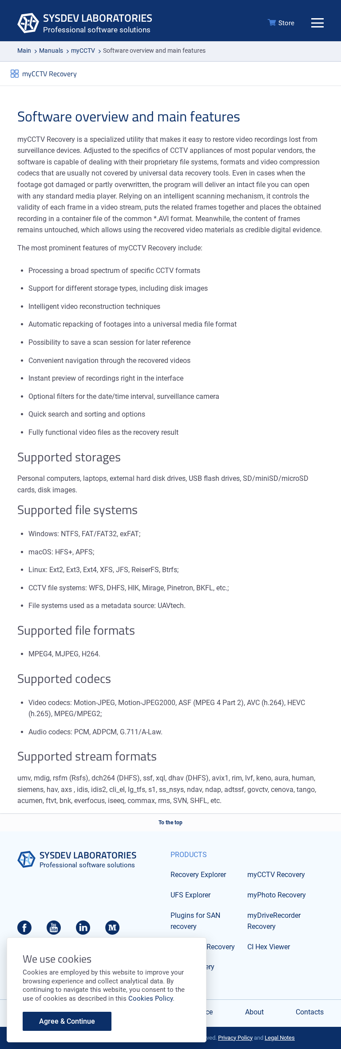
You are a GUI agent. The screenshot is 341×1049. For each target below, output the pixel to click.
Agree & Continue (67, 1021)
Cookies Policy (150, 998)
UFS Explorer (190, 895)
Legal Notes (280, 1037)
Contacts (310, 1012)
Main (24, 50)
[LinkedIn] (83, 930)
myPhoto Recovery (276, 895)
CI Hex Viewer (268, 947)
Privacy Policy (235, 1037)
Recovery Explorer (198, 874)
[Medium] (112, 930)
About (254, 1012)
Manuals (51, 50)
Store (286, 23)
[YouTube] (54, 930)
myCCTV (83, 50)
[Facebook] (24, 930)
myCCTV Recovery (49, 73)
